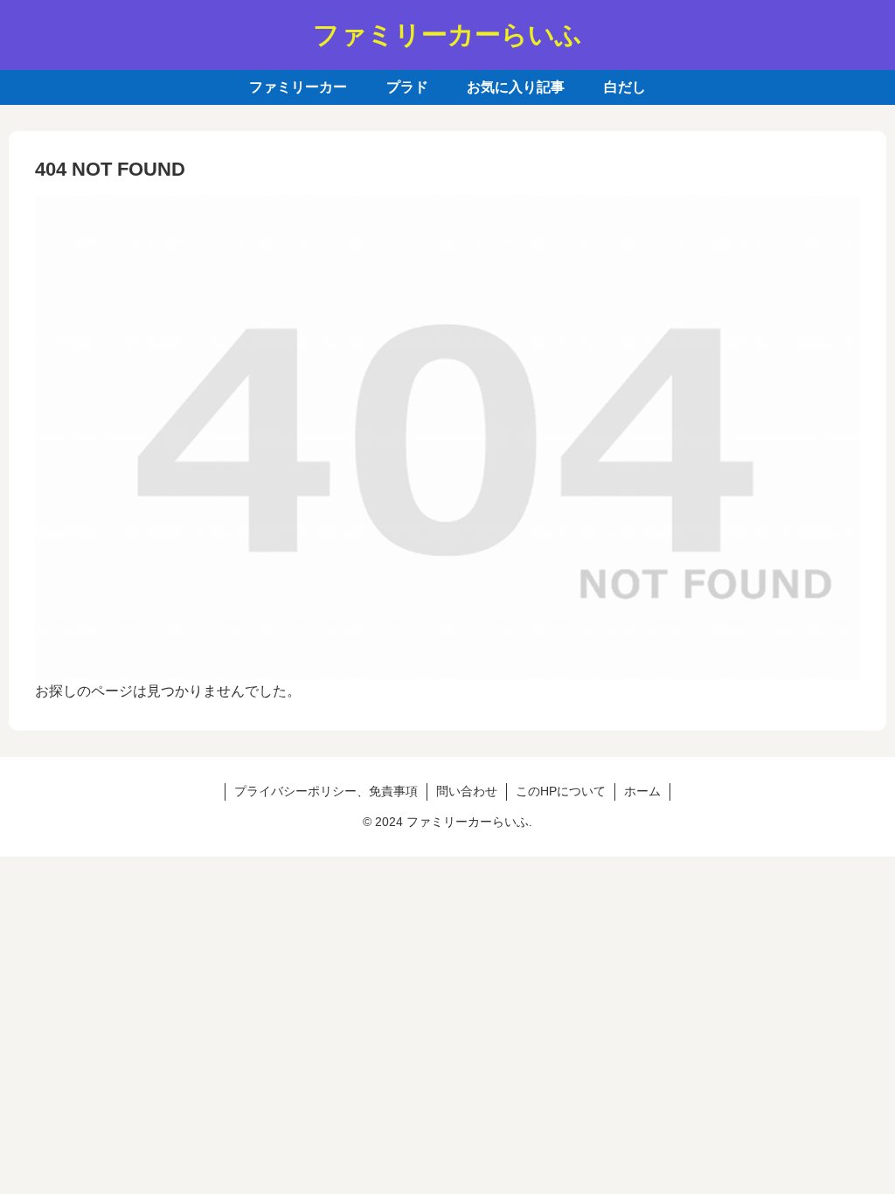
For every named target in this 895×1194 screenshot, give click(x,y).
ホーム (642, 791)
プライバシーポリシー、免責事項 (326, 791)
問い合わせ (466, 791)
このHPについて (561, 791)
